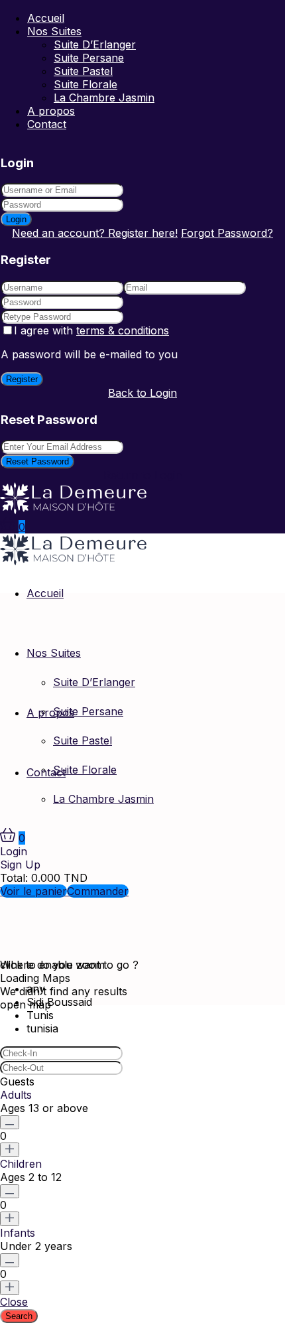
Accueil (45, 18)
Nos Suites (54, 31)
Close (14, 1301)
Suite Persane (89, 57)
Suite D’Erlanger (95, 44)
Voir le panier (33, 891)
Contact (46, 124)
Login (16, 219)
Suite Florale (85, 84)
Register (22, 379)
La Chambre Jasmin (104, 97)
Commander (98, 891)
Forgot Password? (227, 233)
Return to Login (142, 475)
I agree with (91, 330)
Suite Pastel (83, 71)
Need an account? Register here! (95, 233)
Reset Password (37, 461)
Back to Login (142, 392)
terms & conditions (122, 330)
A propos (51, 110)
